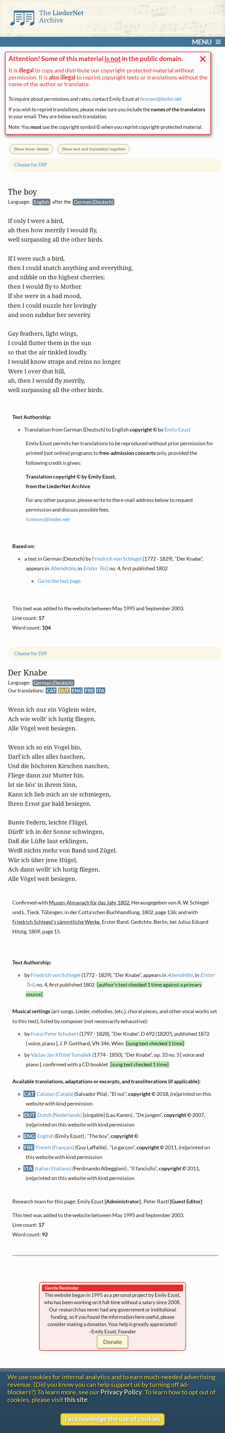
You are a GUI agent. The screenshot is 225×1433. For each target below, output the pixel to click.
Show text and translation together (93, 149)
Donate (112, 1341)
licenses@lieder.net (161, 99)
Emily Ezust (177, 430)
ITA (100, 690)
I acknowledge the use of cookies (112, 1419)
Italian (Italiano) (53, 1168)
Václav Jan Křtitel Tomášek (60, 1054)
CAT (51, 690)
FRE (89, 690)
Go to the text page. (59, 581)
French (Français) (55, 1147)
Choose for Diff (30, 653)
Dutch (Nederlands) (59, 1115)
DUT (64, 690)
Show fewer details (31, 149)
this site (76, 1399)
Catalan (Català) (55, 1094)
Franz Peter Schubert (54, 1033)
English (45, 1136)
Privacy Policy (121, 1392)
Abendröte (179, 975)
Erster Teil (95, 568)
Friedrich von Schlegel (55, 975)
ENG (77, 690)
